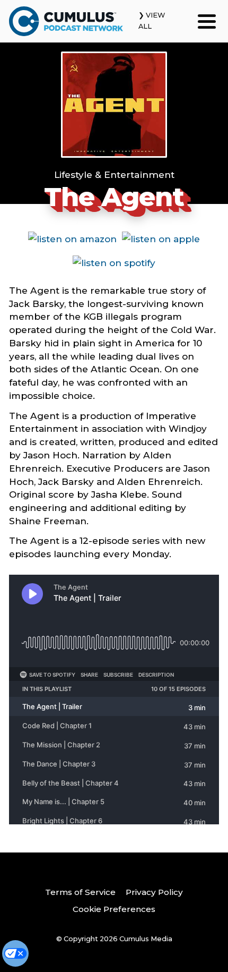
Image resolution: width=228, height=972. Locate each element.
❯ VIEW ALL (151, 20)
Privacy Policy (154, 892)
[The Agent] (114, 104)
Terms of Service (80, 892)
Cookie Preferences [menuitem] (114, 909)
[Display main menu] (207, 21)
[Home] (66, 21)
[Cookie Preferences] (15, 953)
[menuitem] (80, 892)
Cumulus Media (145, 939)
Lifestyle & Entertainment (114, 174)
